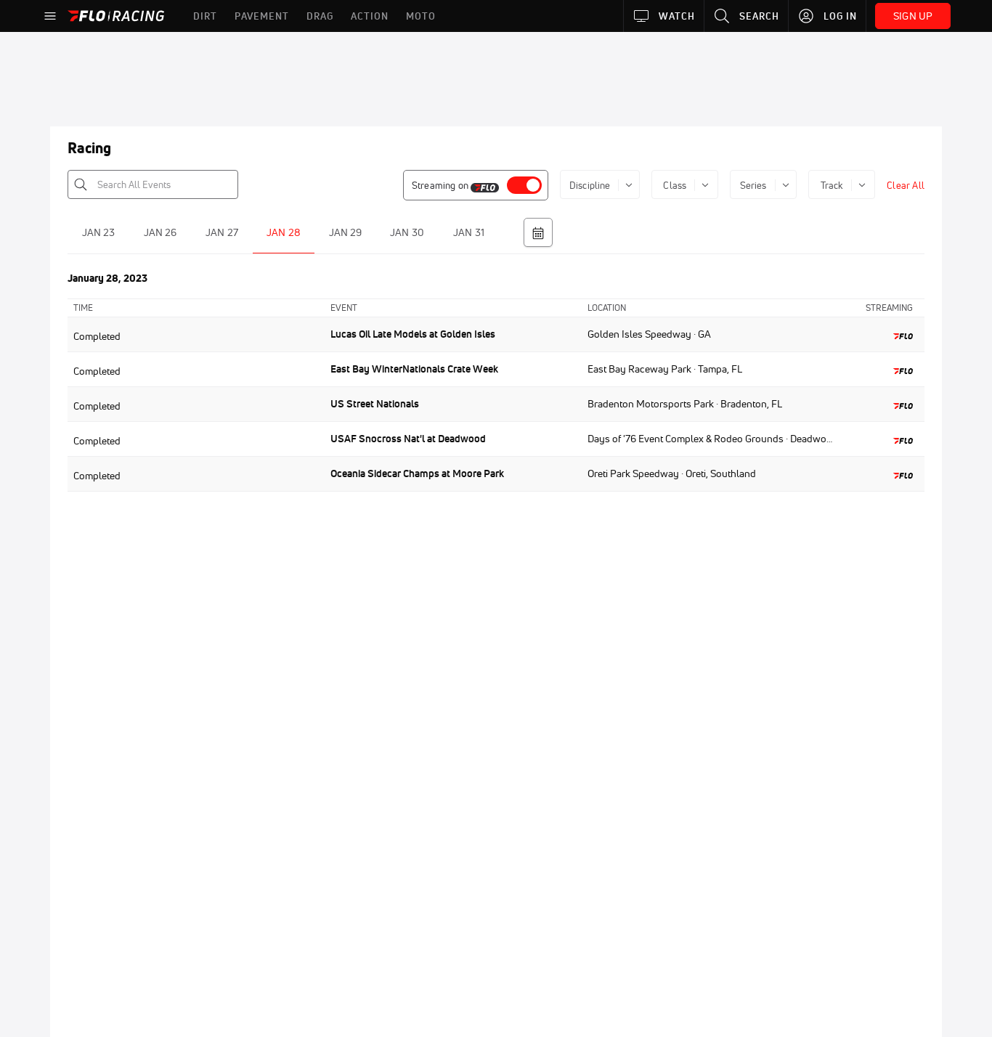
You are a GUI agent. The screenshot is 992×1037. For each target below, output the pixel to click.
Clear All (905, 185)
